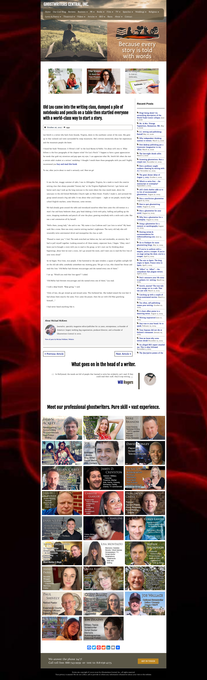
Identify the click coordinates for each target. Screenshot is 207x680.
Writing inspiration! (147, 318)
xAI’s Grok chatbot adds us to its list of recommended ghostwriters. (150, 192)
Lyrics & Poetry (52, 16)
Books (99, 12)
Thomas (123, 380)
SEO (101, 16)
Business (82, 12)
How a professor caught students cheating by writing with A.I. (150, 168)
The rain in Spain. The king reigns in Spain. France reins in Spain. (149, 262)
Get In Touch (148, 661)
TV (117, 12)
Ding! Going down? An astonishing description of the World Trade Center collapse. (149, 115)
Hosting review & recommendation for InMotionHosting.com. (146, 234)
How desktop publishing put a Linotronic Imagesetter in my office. (150, 147)
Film (109, 12)
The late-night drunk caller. (150, 154)
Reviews (71, 12)
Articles (91, 16)
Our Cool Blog (59, 12)
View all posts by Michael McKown (56, 339)
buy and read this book (67, 164)
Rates (110, 16)
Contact (128, 16)
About (117, 16)
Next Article (122, 354)
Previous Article (55, 354)
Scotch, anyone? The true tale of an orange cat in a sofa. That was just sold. (150, 288)
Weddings (139, 12)
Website (71, 339)
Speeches (127, 12)
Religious (153, 12)
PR (91, 12)
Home (48, 12)
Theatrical (68, 16)
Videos (80, 16)
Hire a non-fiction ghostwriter (151, 198)
